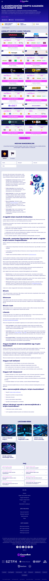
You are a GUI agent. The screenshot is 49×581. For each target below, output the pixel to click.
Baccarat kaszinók (24, 513)
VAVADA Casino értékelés (13, 47)
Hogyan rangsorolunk (24, 501)
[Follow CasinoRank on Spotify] (28, 548)
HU (23, 551)
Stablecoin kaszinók (24, 532)
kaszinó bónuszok (14, 202)
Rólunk (24, 494)
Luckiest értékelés (12, 100)
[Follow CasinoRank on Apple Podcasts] (31, 548)
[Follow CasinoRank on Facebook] (17, 548)
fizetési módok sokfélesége (15, 392)
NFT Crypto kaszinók (24, 530)
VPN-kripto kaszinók (24, 534)
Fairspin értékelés (12, 65)
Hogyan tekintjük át (24, 499)
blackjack (19, 332)
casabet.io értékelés (36, 83)
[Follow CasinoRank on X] (23, 548)
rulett (16, 332)
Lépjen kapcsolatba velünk (24, 496)
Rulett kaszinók (24, 517)
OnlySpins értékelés (36, 47)
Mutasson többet (23, 138)
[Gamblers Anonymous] (45, 563)
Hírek (24, 503)
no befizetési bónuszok (36, 283)
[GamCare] (22, 567)
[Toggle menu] (2, 1)
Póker (24, 519)
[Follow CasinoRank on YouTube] (25, 548)
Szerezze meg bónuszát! (12, 45)
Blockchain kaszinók (24, 527)
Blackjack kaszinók (24, 515)
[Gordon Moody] (36, 563)
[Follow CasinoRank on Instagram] (20, 548)
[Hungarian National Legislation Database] (24, 563)
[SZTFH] (9, 563)
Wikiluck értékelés (12, 83)
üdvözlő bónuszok (32, 254)
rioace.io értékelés (36, 65)
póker (25, 332)
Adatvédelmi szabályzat (24, 505)
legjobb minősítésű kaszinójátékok (11, 320)
